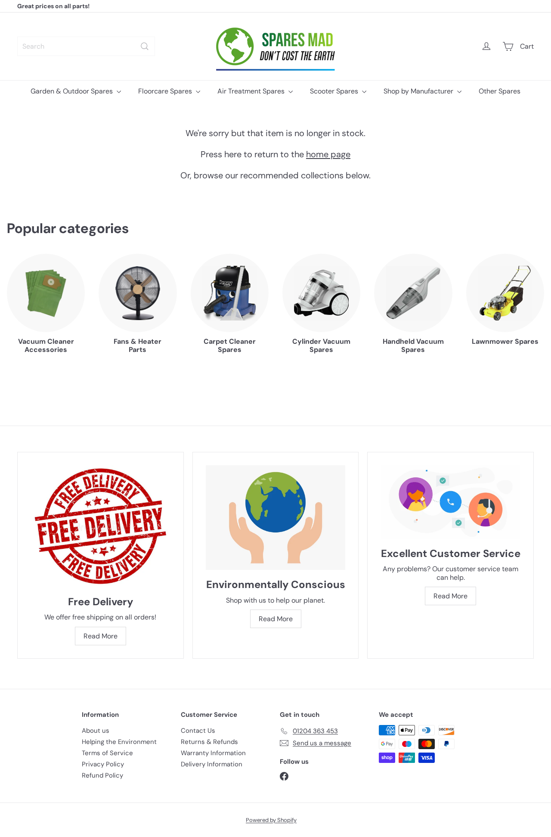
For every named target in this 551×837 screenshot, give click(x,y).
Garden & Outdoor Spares (73, 91)
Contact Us (198, 730)
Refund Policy (102, 775)
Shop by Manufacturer (419, 91)
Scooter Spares (335, 91)
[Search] (144, 46)
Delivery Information (211, 764)
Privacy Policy (103, 764)
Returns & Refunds (209, 741)
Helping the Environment (119, 741)
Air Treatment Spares (251, 91)
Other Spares (499, 91)
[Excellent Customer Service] (450, 501)
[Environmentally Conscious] (276, 517)
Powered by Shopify (271, 820)
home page (328, 154)
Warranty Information (213, 753)
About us (95, 730)
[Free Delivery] (100, 526)
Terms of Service (107, 753)
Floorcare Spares (166, 91)
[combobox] (86, 46)
